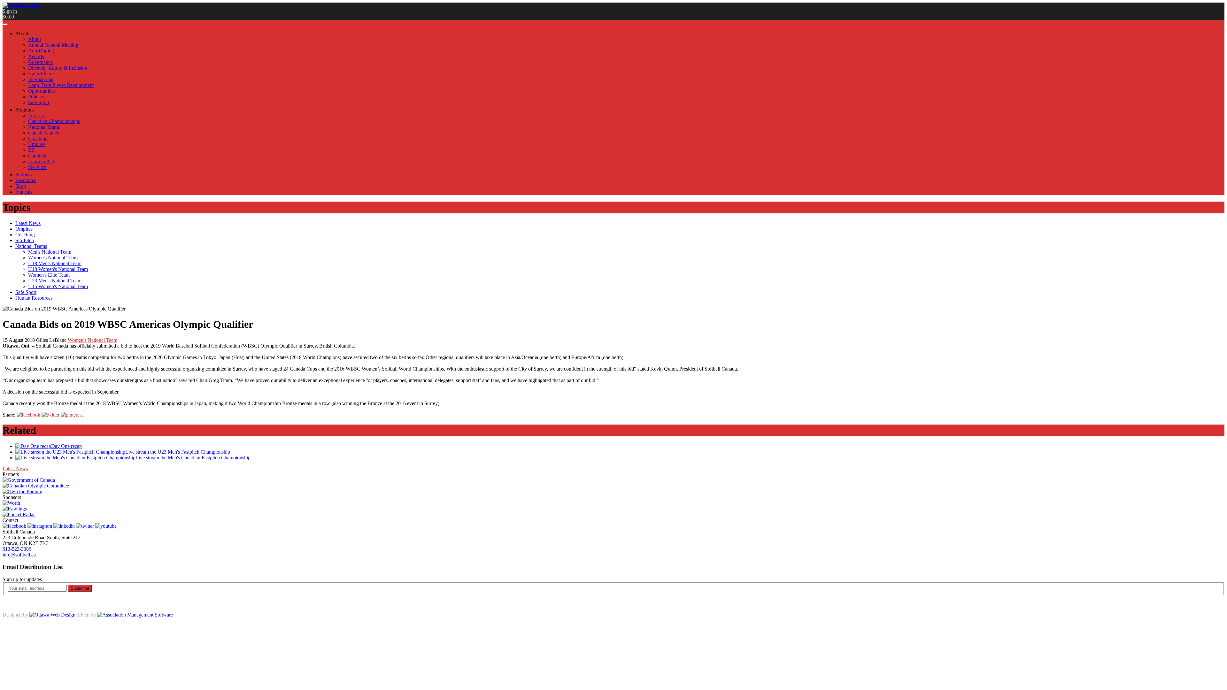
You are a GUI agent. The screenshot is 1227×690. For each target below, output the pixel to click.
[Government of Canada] (29, 480)
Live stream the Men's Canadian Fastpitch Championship (193, 457)
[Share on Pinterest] (72, 415)
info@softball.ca (19, 554)
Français (23, 192)
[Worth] (11, 503)
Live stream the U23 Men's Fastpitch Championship (177, 452)
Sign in (10, 11)
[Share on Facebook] (28, 415)
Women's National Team (92, 340)
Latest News (15, 468)
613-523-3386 (17, 549)
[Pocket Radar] (19, 514)
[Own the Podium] (22, 491)
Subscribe (80, 588)
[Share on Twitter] (50, 415)
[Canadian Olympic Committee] (36, 485)
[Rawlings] (15, 508)
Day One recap (66, 446)
